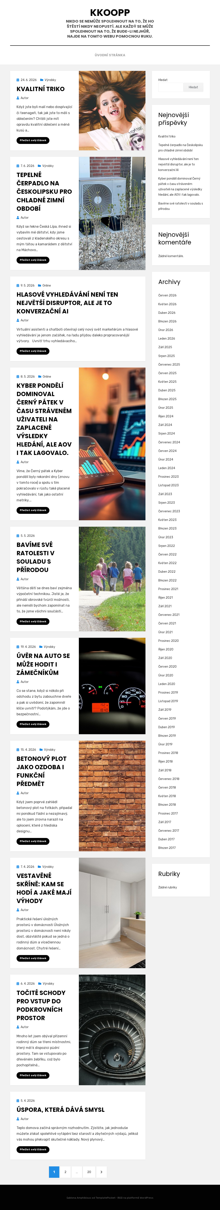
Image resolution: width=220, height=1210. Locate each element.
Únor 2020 (165, 675)
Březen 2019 (167, 736)
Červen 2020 (167, 666)
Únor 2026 (165, 330)
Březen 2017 (167, 848)
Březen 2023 (167, 528)
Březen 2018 (167, 805)
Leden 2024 (166, 468)
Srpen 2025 (166, 356)
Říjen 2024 (165, 416)
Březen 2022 (167, 580)
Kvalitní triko (41, 89)
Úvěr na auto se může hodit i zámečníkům (43, 664)
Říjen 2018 (165, 761)
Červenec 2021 (168, 615)
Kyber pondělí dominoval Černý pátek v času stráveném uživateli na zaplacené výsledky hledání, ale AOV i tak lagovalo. (44, 419)
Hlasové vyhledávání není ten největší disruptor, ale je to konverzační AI (67, 303)
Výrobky (50, 80)
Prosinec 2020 (168, 641)
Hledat (163, 80)
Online (47, 285)
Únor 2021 (165, 632)
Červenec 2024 (169, 442)
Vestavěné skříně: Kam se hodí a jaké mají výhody (44, 888)
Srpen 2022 (166, 546)
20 (91, 1172)
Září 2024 (165, 425)
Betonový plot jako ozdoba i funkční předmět (42, 771)
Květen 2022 (167, 563)
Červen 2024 (167, 451)
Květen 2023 (167, 520)
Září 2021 (164, 606)
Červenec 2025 (169, 364)
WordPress (146, 1197)
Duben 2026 (167, 313)
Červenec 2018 (168, 779)
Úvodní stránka (110, 55)
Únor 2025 (165, 408)
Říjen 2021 (165, 598)
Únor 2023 (165, 537)
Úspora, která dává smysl (61, 1110)
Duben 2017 (166, 839)
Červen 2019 (167, 718)
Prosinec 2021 (168, 589)
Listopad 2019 (168, 701)
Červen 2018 (167, 787)
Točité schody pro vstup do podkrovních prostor (41, 1005)
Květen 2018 (167, 796)
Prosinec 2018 (168, 753)
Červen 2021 (167, 623)
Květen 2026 (167, 304)
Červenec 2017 (168, 831)
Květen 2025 (167, 382)
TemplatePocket (105, 1197)
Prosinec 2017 (168, 813)
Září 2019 (164, 710)
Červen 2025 (167, 373)
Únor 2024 (165, 459)
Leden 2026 (166, 338)
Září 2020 (165, 658)
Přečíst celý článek (33, 140)
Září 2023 (165, 494)
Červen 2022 (167, 554)
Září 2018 (164, 770)
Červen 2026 (167, 295)
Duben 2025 (167, 390)
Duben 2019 (166, 727)
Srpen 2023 (166, 503)
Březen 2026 (167, 321)
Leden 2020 (166, 684)
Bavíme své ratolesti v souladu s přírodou (35, 557)
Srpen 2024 (166, 433)
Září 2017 (164, 822)
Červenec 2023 (169, 511)
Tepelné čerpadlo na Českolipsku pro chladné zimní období (44, 192)
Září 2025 (165, 347)
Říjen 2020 (165, 649)
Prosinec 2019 (168, 692)
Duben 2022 (167, 572)
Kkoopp (110, 12)
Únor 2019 (165, 744)
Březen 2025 (167, 399)
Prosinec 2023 (168, 477)
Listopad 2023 (168, 485)
